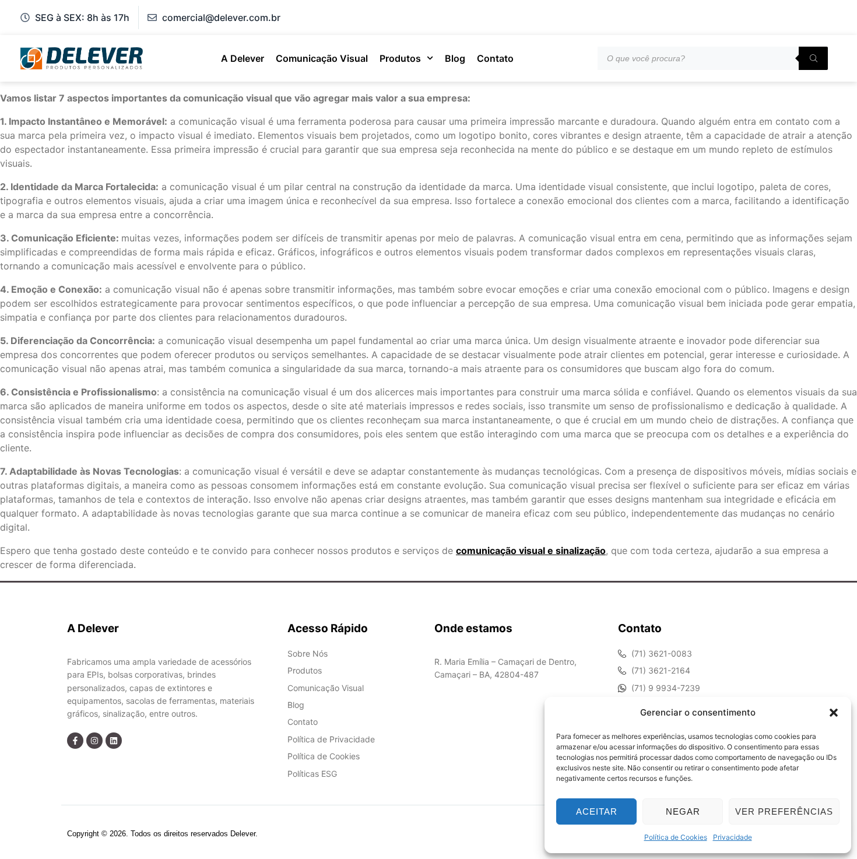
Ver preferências (784, 811)
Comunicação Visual (322, 58)
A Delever (242, 58)
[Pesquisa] (813, 58)
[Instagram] (94, 740)
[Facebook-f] (75, 740)
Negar (683, 811)
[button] (834, 712)
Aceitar (596, 811)
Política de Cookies (675, 837)
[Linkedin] (114, 740)
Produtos (400, 58)
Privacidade (732, 837)
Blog (455, 58)
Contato (495, 58)
